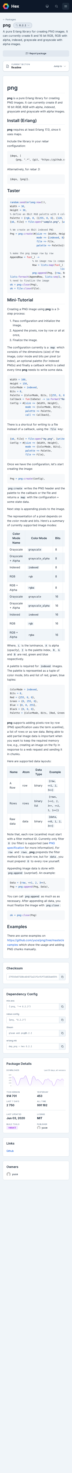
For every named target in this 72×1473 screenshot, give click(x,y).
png (7, 25)
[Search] (56, 6)
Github (10, 1150)
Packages (11, 19)
